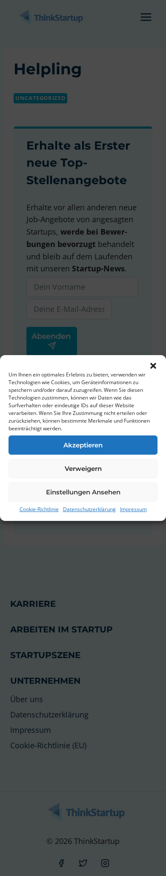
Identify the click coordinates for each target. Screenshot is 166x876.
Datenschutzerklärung (89, 509)
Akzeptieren (83, 445)
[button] (153, 366)
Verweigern (83, 468)
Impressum (133, 509)
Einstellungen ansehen (83, 492)
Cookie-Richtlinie (39, 509)
